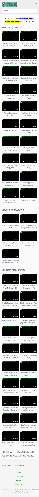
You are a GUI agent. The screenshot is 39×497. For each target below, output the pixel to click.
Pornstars (19, 480)
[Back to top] (36, 492)
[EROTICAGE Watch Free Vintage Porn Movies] (9, 4)
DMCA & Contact (19, 484)
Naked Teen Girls (19, 466)
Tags (19, 472)
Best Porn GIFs (7, 466)
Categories (19, 476)
